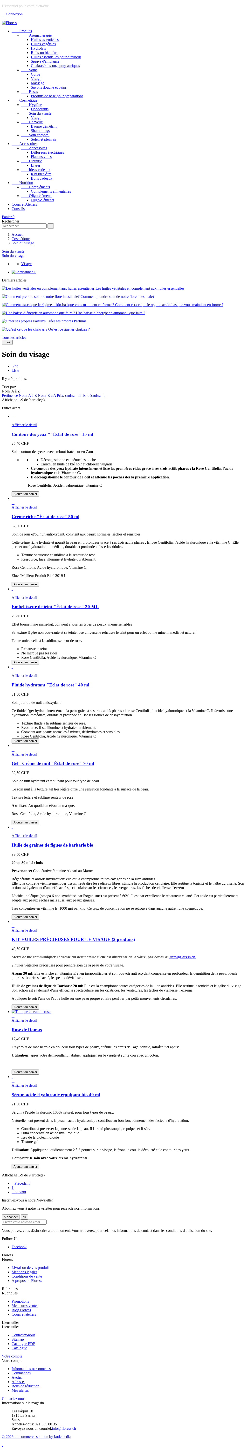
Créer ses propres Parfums (66, 321)
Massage (37, 83)
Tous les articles (14, 337)
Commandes (21, 1373)
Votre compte (12, 1356)
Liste (15, 370)
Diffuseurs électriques (47, 152)
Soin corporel (35, 135)
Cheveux (32, 122)
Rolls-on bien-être (44, 53)
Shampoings (40, 131)
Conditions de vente (27, 1276)
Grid (15, 366)
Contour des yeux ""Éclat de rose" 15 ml (52, 434)
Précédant (20, 1183)
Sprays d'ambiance (45, 61)
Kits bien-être (41, 174)
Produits (22, 31)
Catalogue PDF (23, 1344)
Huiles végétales (43, 44)
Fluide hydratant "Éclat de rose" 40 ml (50, 684)
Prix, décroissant (91, 395)
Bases (29, 92)
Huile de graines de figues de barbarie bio (52, 845)
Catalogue (19, 1348)
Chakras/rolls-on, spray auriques (55, 66)
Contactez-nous (23, 1335)
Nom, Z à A (47, 395)
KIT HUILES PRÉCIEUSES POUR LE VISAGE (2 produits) (73, 939)
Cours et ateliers (24, 1314)
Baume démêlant (43, 126)
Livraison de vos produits (31, 1268)
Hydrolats (38, 48)
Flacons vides (41, 157)
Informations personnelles (31, 1369)
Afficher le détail (24, 425)
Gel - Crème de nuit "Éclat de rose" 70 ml (53, 763)
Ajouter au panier (25, 494)
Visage (36, 79)
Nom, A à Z (28, 395)
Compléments (35, 187)
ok (7, 342)
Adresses (18, 1382)
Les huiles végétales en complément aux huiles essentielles (139, 288)
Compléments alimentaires (51, 191)
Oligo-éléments (36, 196)
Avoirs (17, 1377)
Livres (36, 165)
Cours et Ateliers (24, 204)
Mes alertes (20, 1390)
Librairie (31, 161)
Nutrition (22, 183)
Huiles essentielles (45, 40)
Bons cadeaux (41, 178)
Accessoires (24, 144)
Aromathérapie (36, 35)
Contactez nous (13, 1399)
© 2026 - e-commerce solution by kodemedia (36, 1437)
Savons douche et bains (49, 87)
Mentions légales (24, 1272)
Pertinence (10, 395)
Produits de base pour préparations (57, 96)
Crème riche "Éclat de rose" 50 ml (45, 516)
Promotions (20, 1301)
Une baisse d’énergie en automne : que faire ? (110, 313)
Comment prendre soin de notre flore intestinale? (117, 296)
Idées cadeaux (35, 170)
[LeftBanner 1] (24, 272)
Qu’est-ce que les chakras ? (68, 329)
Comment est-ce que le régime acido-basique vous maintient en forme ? (168, 305)
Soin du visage (36, 113)
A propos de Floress (27, 1281)
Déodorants (39, 109)
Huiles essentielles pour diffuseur (56, 57)
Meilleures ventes (25, 1306)
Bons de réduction (25, 1386)
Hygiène (31, 105)
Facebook (19, 1247)
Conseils (18, 209)
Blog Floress (21, 1310)
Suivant (19, 1192)
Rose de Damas (27, 1029)
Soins (29, 70)
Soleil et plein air (43, 139)
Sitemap (18, 1339)
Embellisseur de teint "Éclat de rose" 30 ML (55, 606)
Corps (35, 74)
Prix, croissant (68, 395)
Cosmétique (24, 100)
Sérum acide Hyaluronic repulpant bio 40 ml (56, 1094)
